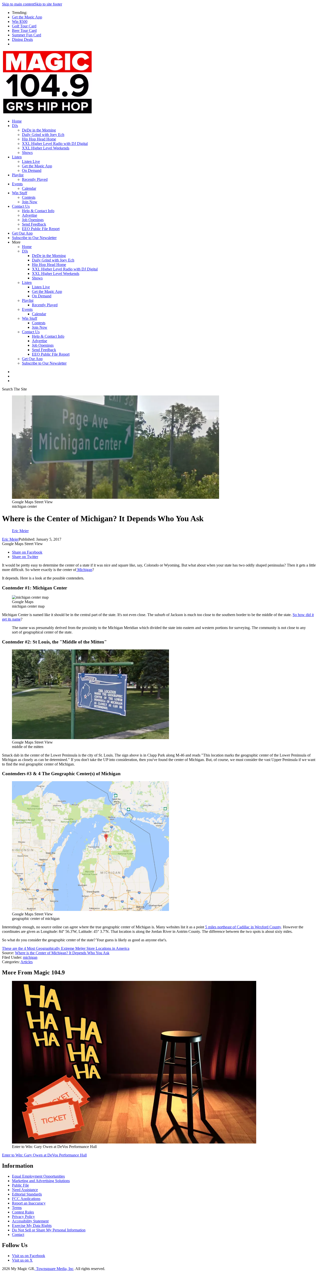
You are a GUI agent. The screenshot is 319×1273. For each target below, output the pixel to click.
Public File (20, 1185)
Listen (17, 157)
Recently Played (35, 179)
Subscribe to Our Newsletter (34, 238)
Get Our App (22, 233)
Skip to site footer (48, 4)
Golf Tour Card (24, 26)
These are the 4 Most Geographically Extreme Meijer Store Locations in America (65, 948)
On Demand (31, 170)
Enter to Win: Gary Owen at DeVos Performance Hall (44, 1155)
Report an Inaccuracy (29, 1203)
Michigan (84, 570)
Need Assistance (25, 1190)
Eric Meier (10, 539)
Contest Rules (23, 1212)
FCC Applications (26, 1199)
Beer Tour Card (24, 30)
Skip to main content (18, 4)
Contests (28, 197)
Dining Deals (22, 39)
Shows (27, 152)
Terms (17, 1208)
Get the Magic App (27, 17)
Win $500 (19, 21)
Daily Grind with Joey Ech (43, 134)
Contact (18, 1234)
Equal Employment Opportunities (38, 1176)
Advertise (29, 215)
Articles (26, 962)
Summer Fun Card (26, 35)
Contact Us (21, 206)
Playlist (17, 175)
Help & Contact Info (38, 211)
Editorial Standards (27, 1194)
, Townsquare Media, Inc (54, 1269)
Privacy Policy (23, 1216)
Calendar (29, 188)
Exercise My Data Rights (32, 1225)
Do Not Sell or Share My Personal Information (48, 1230)
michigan (30, 957)
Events (17, 184)
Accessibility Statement (30, 1221)
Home (17, 121)
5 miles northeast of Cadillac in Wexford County (243, 927)
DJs (15, 126)
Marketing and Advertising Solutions (41, 1181)
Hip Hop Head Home (39, 139)
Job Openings (33, 220)
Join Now (29, 202)
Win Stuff (19, 193)
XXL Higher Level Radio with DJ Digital (55, 143)
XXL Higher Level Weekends (45, 148)
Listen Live (31, 161)
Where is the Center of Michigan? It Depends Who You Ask (62, 953)
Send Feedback (34, 224)
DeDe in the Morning (39, 130)
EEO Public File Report (41, 229)
